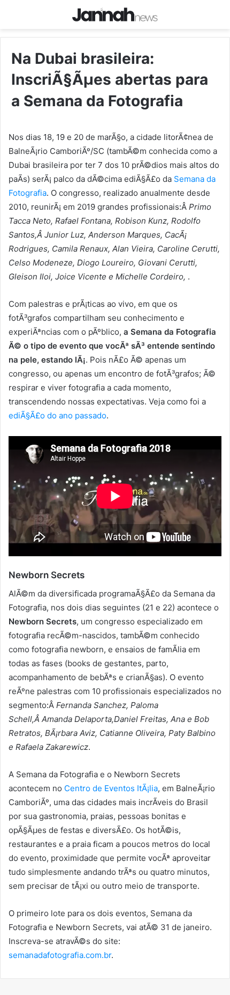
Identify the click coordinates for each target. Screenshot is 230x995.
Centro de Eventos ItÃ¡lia (111, 788)
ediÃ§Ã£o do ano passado (57, 415)
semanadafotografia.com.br (60, 955)
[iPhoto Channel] (115, 14)
